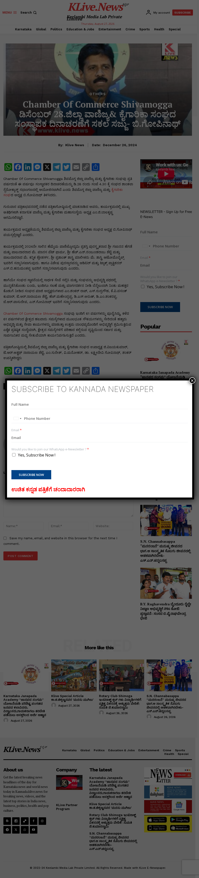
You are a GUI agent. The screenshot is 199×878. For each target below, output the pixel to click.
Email (16, 430)
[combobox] (17, 418)
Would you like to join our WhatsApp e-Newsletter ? (50, 449)
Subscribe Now (31, 475)
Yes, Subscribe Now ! (36, 455)
